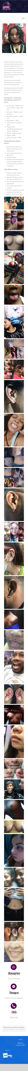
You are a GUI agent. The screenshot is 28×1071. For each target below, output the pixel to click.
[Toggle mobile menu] (25, 6)
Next (23, 18)
